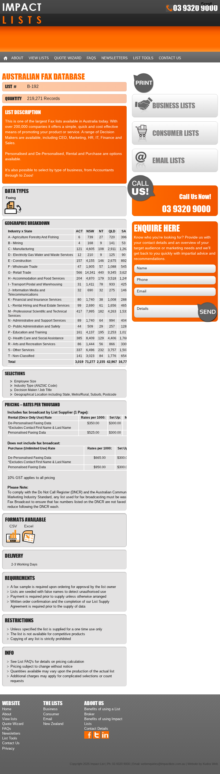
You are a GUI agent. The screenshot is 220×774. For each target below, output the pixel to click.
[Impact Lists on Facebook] (88, 734)
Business (50, 709)
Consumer (51, 714)
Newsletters (114, 58)
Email (47, 719)
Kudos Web (210, 763)
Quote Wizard (67, 58)
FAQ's (29, 662)
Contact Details (96, 729)
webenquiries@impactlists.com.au (163, 763)
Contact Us (170, 58)
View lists (39, 58)
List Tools (143, 58)
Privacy (8, 748)
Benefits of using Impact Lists (103, 721)
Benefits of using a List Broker (102, 711)
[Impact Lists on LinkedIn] (105, 734)
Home (5, 58)
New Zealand (53, 724)
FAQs (91, 58)
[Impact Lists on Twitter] (96, 734)
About (17, 58)
